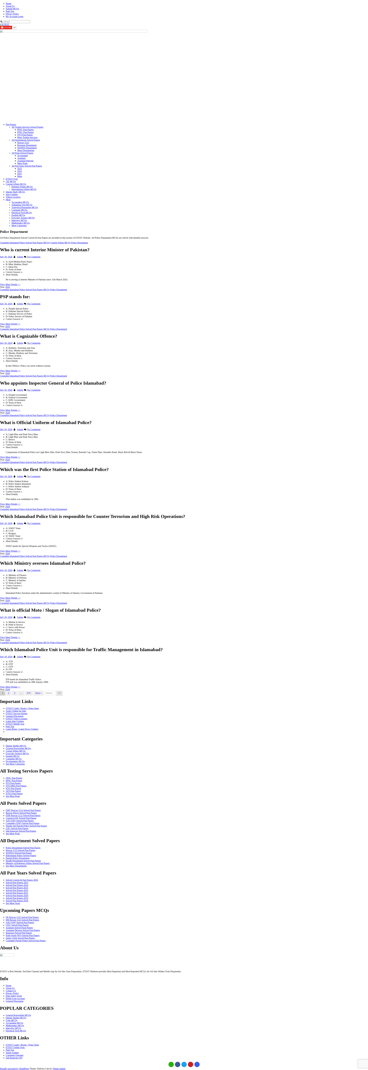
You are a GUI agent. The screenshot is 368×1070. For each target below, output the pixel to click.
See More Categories (15, 764)
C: (7, 267)
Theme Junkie (58, 1068)
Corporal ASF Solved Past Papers (21, 818)
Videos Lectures (13, 197)
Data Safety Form (14, 996)
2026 (7, 287)
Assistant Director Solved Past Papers (23, 930)
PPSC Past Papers (25, 129)
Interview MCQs (19, 220)
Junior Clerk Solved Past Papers (20, 938)
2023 (19, 168)
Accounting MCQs (20, 202)
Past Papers (11, 124)
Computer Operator (14, 1055)
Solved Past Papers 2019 (17, 898)
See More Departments (16, 866)
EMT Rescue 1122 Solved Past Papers (23, 810)
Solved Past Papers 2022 (17, 890)
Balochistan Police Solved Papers (21, 855)
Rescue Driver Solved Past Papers (21, 813)
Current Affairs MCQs (16, 184)
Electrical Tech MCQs (22, 212)
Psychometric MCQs (15, 761)
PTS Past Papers (13, 783)
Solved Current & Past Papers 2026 (22, 880)
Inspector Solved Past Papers (19, 933)
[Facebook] (177, 1064)
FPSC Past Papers (25, 132)
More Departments (25, 150)
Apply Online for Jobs (16, 711)
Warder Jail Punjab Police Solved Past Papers (26, 826)
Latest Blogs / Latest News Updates (22, 729)
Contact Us (11, 991)
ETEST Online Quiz (15, 1047)
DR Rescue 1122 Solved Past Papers (22, 920)
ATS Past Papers (13, 791)
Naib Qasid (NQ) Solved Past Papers (22, 935)
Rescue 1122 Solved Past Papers (20, 850)
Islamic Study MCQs (15, 192)
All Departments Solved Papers (26, 140)
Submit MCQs (12, 8)
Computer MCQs (19, 210)
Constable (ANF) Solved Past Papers (22, 823)
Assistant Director (25, 161)
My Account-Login (14, 16)
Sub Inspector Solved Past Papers (21, 831)
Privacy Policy (12, 14)
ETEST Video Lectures (16, 719)
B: (7, 264)
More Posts (22, 163)
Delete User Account (15, 998)
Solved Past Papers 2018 (17, 901)
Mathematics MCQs (21, 223)
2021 (19, 174)
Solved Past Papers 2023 (17, 888)
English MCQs (18, 215)
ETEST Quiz (12, 179)
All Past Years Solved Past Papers (27, 166)
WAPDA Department (27, 148)
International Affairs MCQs (24, 189)
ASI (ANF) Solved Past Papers (20, 922)
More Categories (19, 225)
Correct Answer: (13, 272)
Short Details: (12, 274)
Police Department (79, 242)
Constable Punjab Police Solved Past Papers (26, 940)
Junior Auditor (12, 1052)
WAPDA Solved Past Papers (19, 853)
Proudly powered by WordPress (14, 1068)
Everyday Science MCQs (23, 218)
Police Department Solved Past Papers (23, 848)
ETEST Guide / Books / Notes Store (22, 708)
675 (28, 693)
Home (8, 3)
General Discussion (14, 716)
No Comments (33, 257)
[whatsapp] (171, 1064)
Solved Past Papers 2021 (17, 893)
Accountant (22, 155)
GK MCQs (11, 181)
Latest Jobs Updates (15, 721)
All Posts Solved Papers (22, 153)
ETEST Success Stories (16, 713)
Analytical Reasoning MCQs (25, 207)
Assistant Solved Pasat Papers (19, 927)
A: (7, 261)
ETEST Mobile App (15, 724)
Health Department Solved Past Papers (23, 860)
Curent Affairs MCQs (15, 751)
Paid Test (10, 11)
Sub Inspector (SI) (14, 1058)
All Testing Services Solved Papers (27, 127)
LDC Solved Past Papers (17, 828)
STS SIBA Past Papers (16, 786)
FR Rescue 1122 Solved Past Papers (22, 917)
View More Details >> (10, 284)
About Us (10, 6)
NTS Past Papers (25, 135)
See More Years (13, 903)
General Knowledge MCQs (18, 748)
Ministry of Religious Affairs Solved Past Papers (28, 863)
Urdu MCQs (11, 1020)
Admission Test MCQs (22, 205)
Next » (38, 693)
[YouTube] (190, 1064)
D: (7, 269)
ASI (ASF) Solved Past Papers (20, 820)
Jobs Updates (12, 194)
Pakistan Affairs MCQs (22, 186)
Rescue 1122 (23, 142)
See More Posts (13, 796)
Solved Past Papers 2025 (17, 882)
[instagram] (197, 1064)
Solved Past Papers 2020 (17, 895)
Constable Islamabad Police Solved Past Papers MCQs (25, 242)
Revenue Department (27, 145)
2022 (19, 171)
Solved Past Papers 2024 (17, 885)
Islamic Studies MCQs (16, 746)
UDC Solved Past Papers (17, 925)
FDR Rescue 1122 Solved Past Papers (23, 815)
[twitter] (184, 1064)
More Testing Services (27, 137)
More (19, 176)
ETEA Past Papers (14, 793)
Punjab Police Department (17, 858)
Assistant (21, 158)
